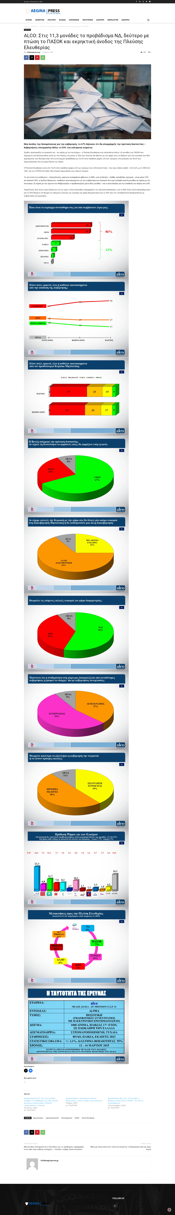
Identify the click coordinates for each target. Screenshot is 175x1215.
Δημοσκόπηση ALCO (52, 1118)
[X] (143, 1)
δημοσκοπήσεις (38, 1118)
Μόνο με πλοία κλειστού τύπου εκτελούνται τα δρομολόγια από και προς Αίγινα (121, 1148)
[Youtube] (149, 1)
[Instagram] (139, 1)
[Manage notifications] (169, 1210)
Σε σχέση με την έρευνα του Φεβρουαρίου (52, 183)
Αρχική (26, 26)
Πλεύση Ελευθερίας (88, 1118)
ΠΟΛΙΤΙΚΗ (34, 26)
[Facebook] (136, 1)
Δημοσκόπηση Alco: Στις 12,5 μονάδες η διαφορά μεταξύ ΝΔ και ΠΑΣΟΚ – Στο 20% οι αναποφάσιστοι (125, 1100)
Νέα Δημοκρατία (66, 1118)
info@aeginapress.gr (33, 52)
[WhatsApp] (42, 57)
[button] (148, 20)
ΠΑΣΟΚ (77, 1118)
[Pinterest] (37, 57)
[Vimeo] (146, 1)
